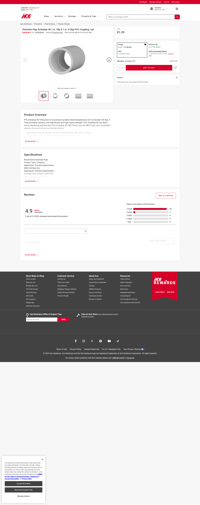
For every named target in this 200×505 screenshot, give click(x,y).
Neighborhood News (127, 292)
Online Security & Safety (65, 292)
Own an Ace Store (95, 292)
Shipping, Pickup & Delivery (67, 289)
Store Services (125, 286)
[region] (23, 479)
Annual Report (125, 296)
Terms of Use (61, 349)
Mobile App (30, 302)
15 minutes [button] (127, 47)
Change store (173, 61)
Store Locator (175, 2)
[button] (143, 17)
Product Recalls (63, 296)
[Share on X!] (92, 341)
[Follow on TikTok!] (118, 341)
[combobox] (164, 241)
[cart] (177, 8)
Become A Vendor (95, 299)
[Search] (177, 17)
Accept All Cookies (24, 483)
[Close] (42, 459)
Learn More (159, 292)
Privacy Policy (75, 349)
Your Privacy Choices (132, 349)
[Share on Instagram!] (83, 341)
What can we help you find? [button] (118, 17)
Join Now (170, 292)
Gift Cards (29, 296)
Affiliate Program (95, 289)
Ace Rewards (143, 2)
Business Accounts (155, 2)
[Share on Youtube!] (109, 341)
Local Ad (166, 2)
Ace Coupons (31, 299)
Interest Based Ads (91, 349)
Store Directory (31, 292)
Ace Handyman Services (129, 299)
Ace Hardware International (130, 302)
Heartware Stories (95, 296)
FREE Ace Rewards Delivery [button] (158, 51)
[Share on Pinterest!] (100, 341)
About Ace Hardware (96, 279)
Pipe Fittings (50, 24)
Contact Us (61, 279)
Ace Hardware (26, 24)
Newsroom (124, 289)
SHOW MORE (30, 141)
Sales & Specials (126, 282)
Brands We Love (32, 286)
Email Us (130, 358)
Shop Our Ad (30, 282)
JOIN (63, 319)
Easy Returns (62, 286)
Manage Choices (23, 496)
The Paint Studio (32, 289)
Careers (91, 286)
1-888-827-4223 (118, 358)
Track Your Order (63, 282)
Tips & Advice (125, 279)
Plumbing (38, 24)
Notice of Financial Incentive (19, 476)
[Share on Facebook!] (76, 341)
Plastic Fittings (64, 24)
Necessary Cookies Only (23, 490)
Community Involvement (97, 282)
